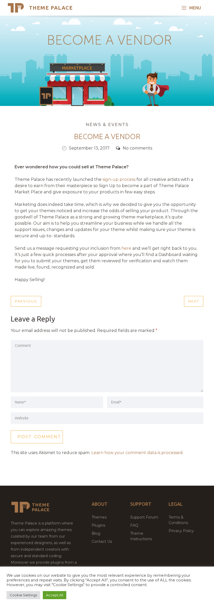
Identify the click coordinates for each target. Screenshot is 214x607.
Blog (96, 533)
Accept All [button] (54, 595)
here (126, 248)
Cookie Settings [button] (23, 595)
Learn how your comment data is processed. (137, 452)
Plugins (98, 525)
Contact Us (102, 541)
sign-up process (119, 179)
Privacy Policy (181, 530)
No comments (137, 148)
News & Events (107, 124)
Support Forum (144, 517)
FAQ (134, 525)
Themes (99, 517)
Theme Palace (51, 8)
